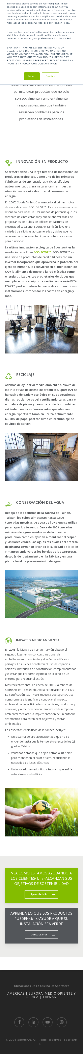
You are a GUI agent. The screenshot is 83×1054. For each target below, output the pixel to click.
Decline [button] (50, 76)
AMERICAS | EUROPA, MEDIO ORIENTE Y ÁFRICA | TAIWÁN (41, 995)
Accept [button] (32, 76)
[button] (41, 894)
